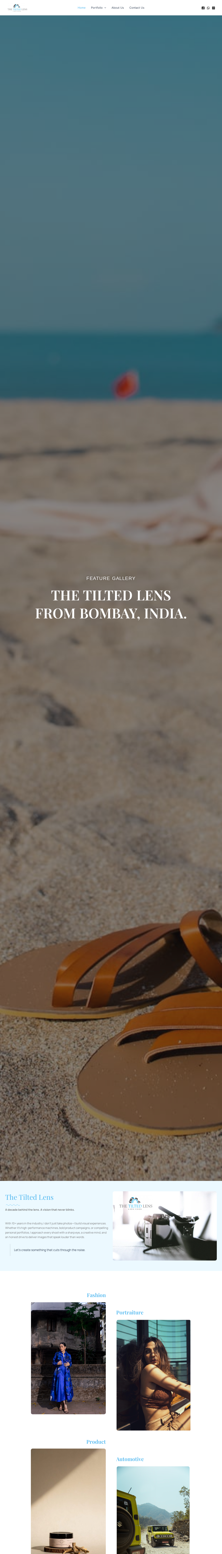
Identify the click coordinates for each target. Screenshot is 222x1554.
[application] (104, 8)
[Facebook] (203, 8)
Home (82, 7)
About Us (118, 7)
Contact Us (136, 7)
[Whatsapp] (208, 8)
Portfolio (97, 7)
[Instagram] (213, 8)
